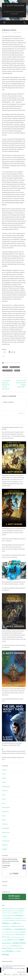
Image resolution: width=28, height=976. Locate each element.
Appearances (10, 910)
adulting (10, 908)
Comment (21, 413)
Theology (4, 837)
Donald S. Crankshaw (6, 862)
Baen (17, 910)
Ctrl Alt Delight (6, 866)
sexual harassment (5, 946)
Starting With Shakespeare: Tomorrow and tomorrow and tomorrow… (6, 385)
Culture (4, 774)
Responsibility (5, 828)
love (3, 934)
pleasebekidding (4, 939)
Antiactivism (4, 910)
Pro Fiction (11, 362)
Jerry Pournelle (15, 367)
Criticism (4, 770)
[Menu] (4, 22)
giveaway (9, 926)
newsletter (11, 937)
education (7, 920)
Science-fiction (17, 362)
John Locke (19, 932)
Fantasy (4, 782)
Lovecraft (6, 934)
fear (9, 923)
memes (9, 934)
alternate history (15, 908)
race (18, 939)
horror (3, 929)
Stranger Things (6, 948)
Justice (3, 816)
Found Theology (6, 786)
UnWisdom (5, 845)
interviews (13, 929)
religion (21, 939)
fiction (12, 923)
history (4, 799)
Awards (14, 910)
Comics (22, 912)
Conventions (11, 916)
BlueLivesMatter (11, 912)
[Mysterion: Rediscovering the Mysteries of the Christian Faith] (24, 862)
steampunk (19, 946)
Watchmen (14, 951)
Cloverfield (19, 912)
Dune (21, 918)
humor (3, 803)
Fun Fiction (5, 791)
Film (15, 923)
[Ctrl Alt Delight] (24, 869)
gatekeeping (5, 926)
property (15, 940)
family (15, 920)
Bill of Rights (21, 910)
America (22, 908)
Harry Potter (17, 926)
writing (17, 370)
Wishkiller (4, 849)
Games (3, 795)
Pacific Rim (15, 937)
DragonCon (13, 918)
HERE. (3, 759)
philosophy (22, 937)
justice (24, 932)
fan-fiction (19, 920)
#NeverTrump (5, 908)
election (12, 920)
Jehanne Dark (5, 811)
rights (12, 943)
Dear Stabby (7, 918)
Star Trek (10, 946)
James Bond (4, 932)
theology (9, 951)
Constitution (5, 915)
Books (15, 913)
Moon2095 (13, 934)
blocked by (16, 897)
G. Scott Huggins (14, 5)
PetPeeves (19, 937)
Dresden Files (17, 918)
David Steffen (5, 867)
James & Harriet (6, 807)
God (13, 926)
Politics (4, 820)
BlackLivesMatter (5, 912)
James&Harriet (20, 929)
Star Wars (14, 946)
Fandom (6, 362)
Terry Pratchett (13, 948)
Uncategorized (5, 841)
